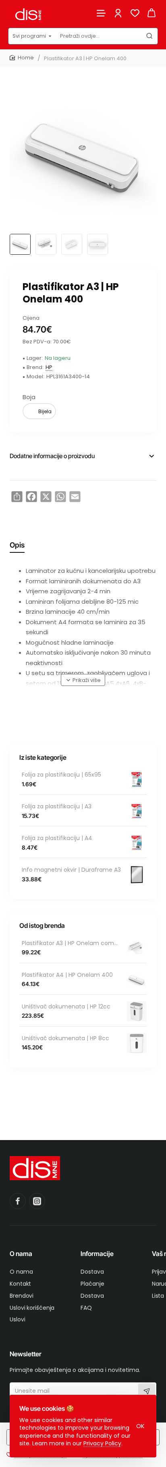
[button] (83, 680)
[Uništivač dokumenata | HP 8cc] (137, 1043)
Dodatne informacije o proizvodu (52, 456)
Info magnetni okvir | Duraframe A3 (71, 870)
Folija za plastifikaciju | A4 (57, 838)
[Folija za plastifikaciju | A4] (137, 843)
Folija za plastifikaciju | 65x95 (61, 775)
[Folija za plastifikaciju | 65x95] (137, 779)
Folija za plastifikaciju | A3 (56, 806)
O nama (21, 1254)
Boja (29, 397)
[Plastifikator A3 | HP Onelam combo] (137, 948)
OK (140, 1426)
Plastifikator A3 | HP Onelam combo (71, 943)
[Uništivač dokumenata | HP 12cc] (137, 1011)
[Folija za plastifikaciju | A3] (137, 811)
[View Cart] (151, 13)
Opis (17, 545)
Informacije (97, 1254)
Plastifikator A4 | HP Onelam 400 (67, 975)
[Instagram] (37, 1201)
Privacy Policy (102, 1443)
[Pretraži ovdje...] (149, 36)
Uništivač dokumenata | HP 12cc (66, 1006)
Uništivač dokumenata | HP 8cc (65, 1038)
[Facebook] (18, 1201)
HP (49, 367)
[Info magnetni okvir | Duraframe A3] (137, 874)
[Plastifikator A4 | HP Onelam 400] (137, 980)
